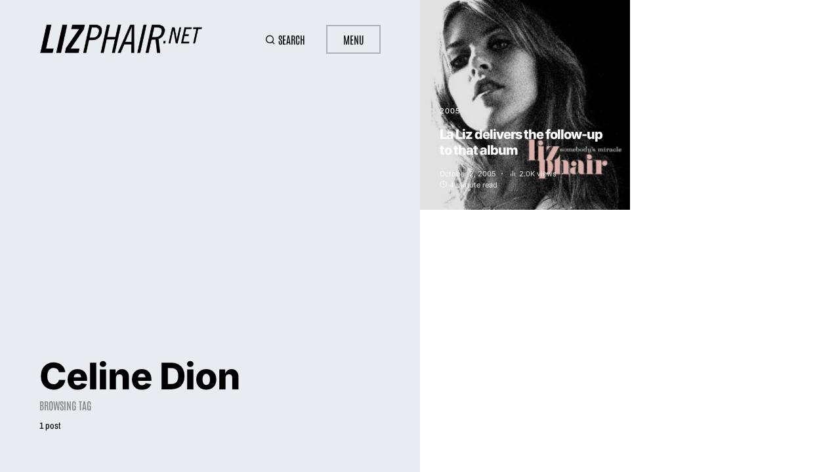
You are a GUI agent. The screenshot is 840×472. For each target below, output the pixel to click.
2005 (450, 110)
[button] (285, 39)
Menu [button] (353, 39)
